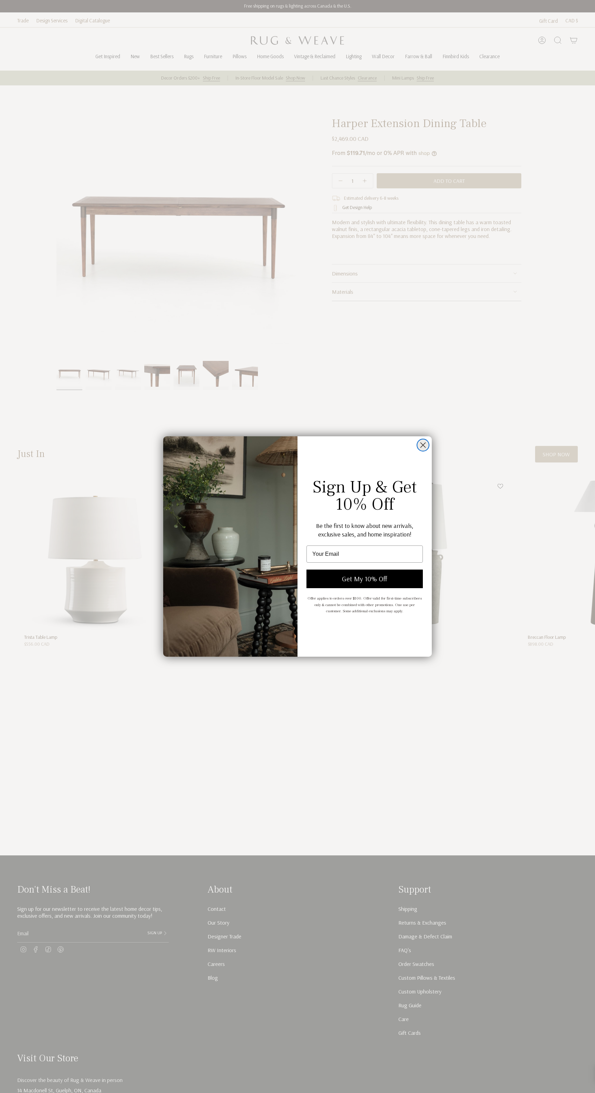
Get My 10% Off (364, 578)
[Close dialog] (423, 445)
